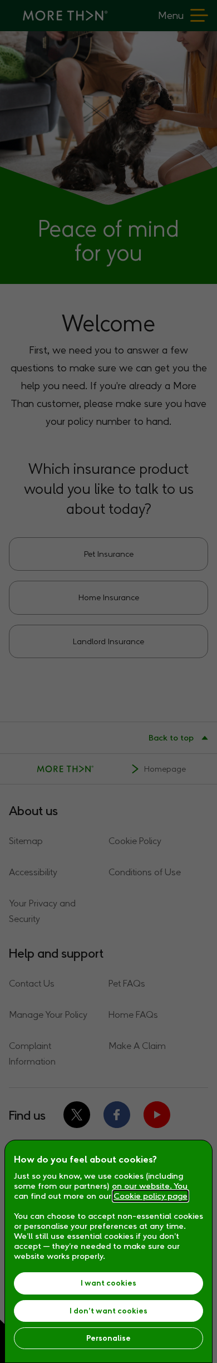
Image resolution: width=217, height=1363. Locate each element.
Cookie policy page (151, 1196)
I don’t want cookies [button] (108, 1311)
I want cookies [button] (108, 1283)
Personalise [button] (108, 1338)
